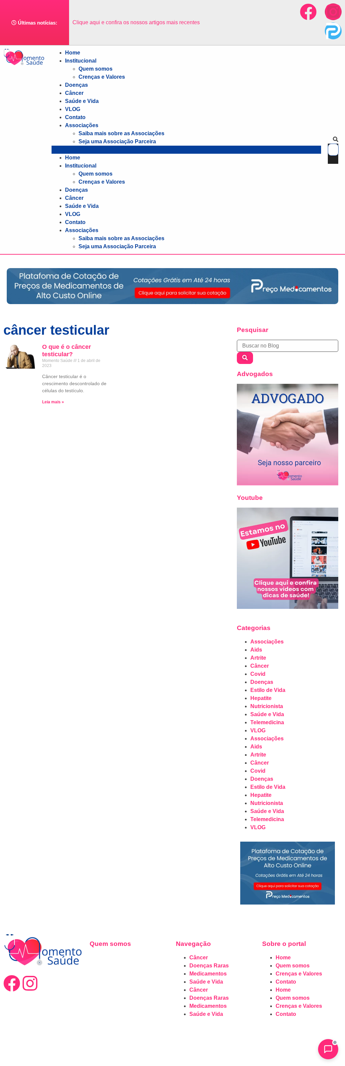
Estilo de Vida (267, 690)
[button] (186, 150)
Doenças (76, 85)
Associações (81, 125)
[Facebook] (308, 11)
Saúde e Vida (82, 101)
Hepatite (261, 698)
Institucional (80, 61)
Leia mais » (53, 402)
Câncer (74, 93)
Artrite (258, 658)
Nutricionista (266, 706)
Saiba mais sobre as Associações (121, 133)
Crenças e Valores (102, 77)
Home (72, 53)
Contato (75, 117)
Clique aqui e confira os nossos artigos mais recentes (136, 22)
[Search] (245, 358)
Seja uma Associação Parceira (117, 141)
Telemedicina (267, 722)
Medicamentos (208, 974)
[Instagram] (333, 11)
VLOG (72, 109)
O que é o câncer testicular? (66, 350)
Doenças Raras (209, 965)
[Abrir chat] (328, 1049)
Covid (257, 674)
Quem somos (96, 69)
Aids (256, 650)
